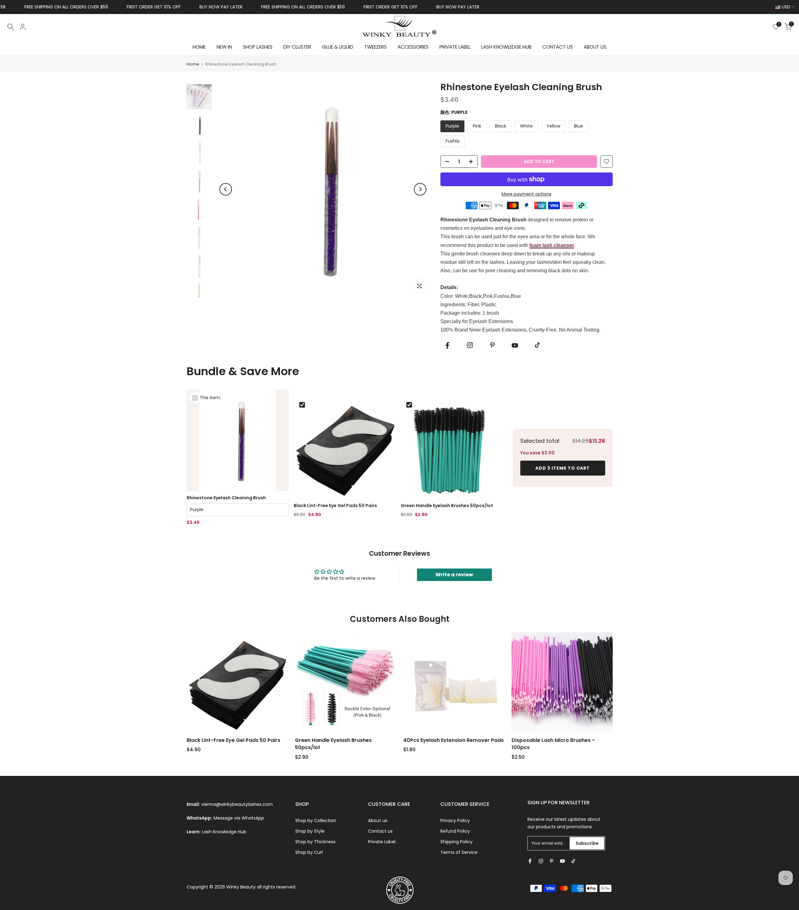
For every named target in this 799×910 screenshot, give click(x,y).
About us (377, 820)
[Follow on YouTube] (515, 345)
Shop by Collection (315, 820)
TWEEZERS (375, 47)
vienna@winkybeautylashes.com (237, 804)
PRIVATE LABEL (454, 47)
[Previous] (225, 189)
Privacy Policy (455, 820)
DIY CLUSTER (297, 47)
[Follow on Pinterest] (492, 345)
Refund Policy (455, 831)
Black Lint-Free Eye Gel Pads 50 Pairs (335, 506)
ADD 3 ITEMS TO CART (562, 468)
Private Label (381, 842)
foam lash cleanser (551, 245)
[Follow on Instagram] (470, 345)
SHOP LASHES (257, 47)
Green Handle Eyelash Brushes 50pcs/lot (447, 506)
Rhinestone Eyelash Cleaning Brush (226, 498)
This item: (210, 397)
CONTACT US (557, 47)
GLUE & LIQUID (337, 47)
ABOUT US (595, 47)
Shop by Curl (309, 852)
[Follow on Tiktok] (537, 345)
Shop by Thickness (315, 842)
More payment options (526, 194)
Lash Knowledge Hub (224, 832)
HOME (199, 47)
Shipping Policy (456, 842)
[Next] (420, 189)
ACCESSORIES (413, 47)
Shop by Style (310, 831)
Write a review (454, 574)
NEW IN (224, 47)
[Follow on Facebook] (447, 345)
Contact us (380, 831)
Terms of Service (459, 852)
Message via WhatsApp (238, 818)
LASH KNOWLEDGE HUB (506, 47)
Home (193, 64)
